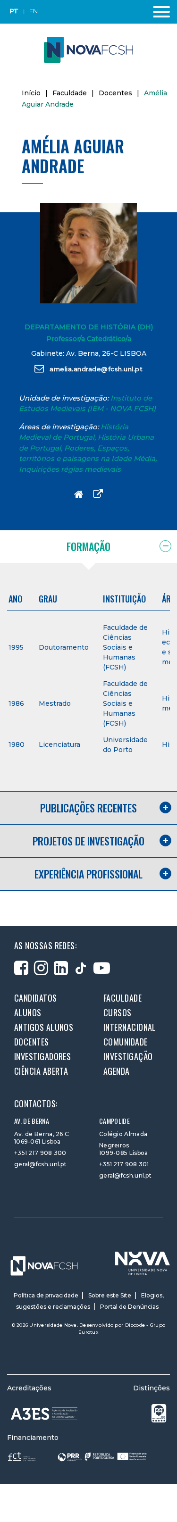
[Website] (79, 494)
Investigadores (42, 1056)
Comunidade (125, 1042)
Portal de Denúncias (129, 1306)
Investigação (127, 1056)
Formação (88, 546)
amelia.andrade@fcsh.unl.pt (96, 369)
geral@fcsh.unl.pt (40, 1164)
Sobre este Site (109, 1295)
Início (31, 93)
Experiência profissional (88, 873)
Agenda (116, 1071)
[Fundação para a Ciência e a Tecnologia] (22, 1456)
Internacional (129, 1027)
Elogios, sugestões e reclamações (90, 1301)
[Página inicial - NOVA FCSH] (88, 49)
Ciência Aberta (41, 1071)
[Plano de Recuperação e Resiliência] (102, 1456)
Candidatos (35, 998)
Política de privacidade (46, 1295)
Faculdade (69, 93)
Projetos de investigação (88, 840)
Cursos (117, 1012)
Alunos (28, 1012)
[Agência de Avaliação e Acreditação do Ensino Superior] (44, 1413)
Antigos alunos (43, 1027)
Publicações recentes (88, 807)
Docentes (115, 93)
